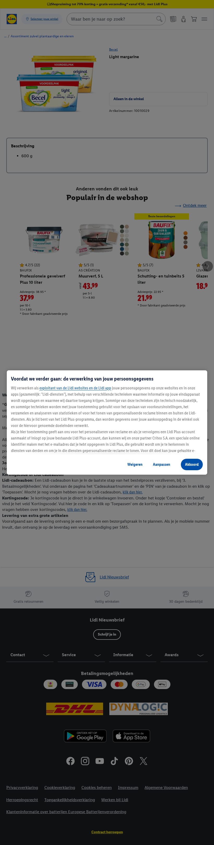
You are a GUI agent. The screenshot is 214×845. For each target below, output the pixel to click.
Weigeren (134, 464)
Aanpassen (161, 464)
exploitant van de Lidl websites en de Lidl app (75, 387)
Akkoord (192, 464)
